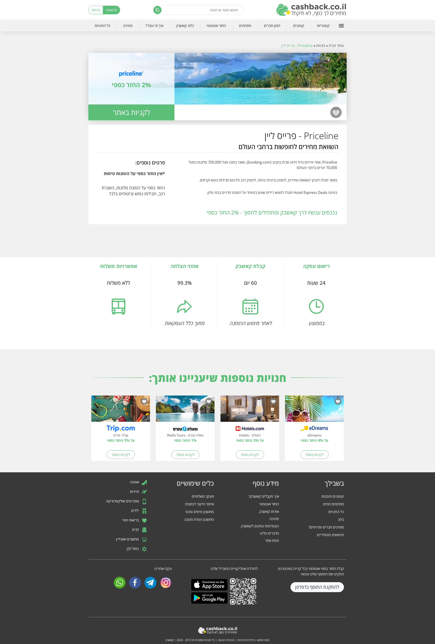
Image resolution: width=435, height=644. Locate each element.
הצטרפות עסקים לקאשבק (260, 525)
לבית (136, 529)
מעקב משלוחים (203, 496)
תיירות (135, 491)
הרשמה (111, 9)
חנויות (320, 45)
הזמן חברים (272, 25)
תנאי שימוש (263, 640)
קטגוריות (323, 25)
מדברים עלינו (269, 533)
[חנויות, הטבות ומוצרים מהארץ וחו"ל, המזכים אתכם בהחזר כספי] (311, 10)
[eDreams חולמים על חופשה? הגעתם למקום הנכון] (314, 410)
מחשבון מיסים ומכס (200, 511)
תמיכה (128, 25)
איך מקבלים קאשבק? (264, 496)
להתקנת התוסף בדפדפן (317, 587)
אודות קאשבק (269, 511)
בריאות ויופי (131, 520)
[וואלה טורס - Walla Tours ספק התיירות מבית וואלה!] (185, 410)
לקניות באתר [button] (131, 112)
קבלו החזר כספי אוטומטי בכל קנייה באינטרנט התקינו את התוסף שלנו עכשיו (311, 571)
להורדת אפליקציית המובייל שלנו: (234, 568)
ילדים (135, 510)
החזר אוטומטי (216, 25)
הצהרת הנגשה (226, 640)
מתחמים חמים (333, 504)
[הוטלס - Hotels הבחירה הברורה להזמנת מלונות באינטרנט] (249, 410)
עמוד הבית (336, 45)
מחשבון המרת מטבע (199, 519)
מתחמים (245, 25)
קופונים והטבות (332, 496)
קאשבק (170, 640)
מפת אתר (272, 540)
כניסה (95, 9)
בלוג (341, 519)
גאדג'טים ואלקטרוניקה (123, 501)
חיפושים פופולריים (330, 534)
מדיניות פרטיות (245, 640)
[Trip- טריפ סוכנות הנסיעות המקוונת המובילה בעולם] (120, 410)
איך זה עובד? (154, 25)
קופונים (298, 25)
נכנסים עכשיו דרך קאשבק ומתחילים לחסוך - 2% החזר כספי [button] (272, 212)
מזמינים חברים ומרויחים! (326, 527)
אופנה (135, 482)
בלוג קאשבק (185, 25)
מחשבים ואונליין (128, 539)
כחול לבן (133, 548)
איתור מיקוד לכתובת (199, 504)
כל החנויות (102, 25)
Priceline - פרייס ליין (297, 45)
